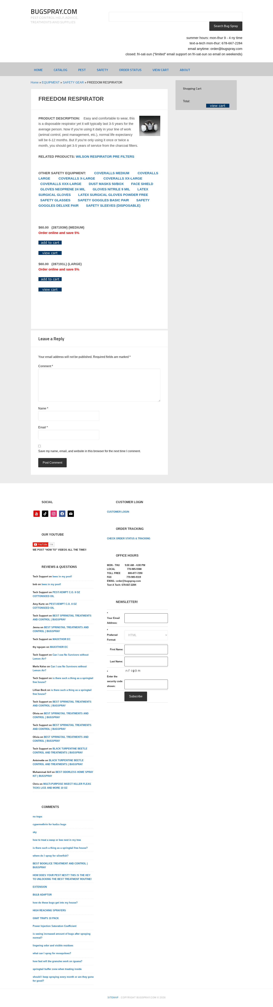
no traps (37, 816)
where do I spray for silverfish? (51, 855)
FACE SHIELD (142, 184)
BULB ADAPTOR (42, 894)
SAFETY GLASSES (55, 200)
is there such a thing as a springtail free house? (60, 848)
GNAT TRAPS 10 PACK (46, 918)
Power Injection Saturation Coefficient (54, 926)
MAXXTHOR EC (61, 639)
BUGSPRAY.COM (54, 11)
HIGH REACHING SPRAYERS (49, 910)
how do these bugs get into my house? (55, 902)
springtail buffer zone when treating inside (57, 969)
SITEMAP (113, 997)
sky (35, 832)
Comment (45, 366)
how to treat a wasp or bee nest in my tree (57, 840)
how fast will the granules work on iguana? (57, 961)
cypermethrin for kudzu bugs (49, 824)
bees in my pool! (62, 576)
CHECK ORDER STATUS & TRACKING (128, 538)
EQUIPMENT (51, 82)
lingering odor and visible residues (53, 945)
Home (35, 82)
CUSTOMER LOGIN (118, 511)
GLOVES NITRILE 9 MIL (111, 189)
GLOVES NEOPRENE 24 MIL (62, 189)
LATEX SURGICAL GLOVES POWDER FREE (113, 195)
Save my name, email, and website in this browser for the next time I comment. (89, 451)
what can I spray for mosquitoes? (52, 953)
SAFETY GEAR (73, 82)
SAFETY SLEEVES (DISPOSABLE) (113, 205)
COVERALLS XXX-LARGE (60, 184)
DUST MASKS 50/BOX (106, 184)
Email (43, 427)
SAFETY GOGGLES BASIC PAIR (103, 200)
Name (43, 408)
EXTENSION (40, 886)
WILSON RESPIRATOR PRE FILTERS (105, 156)
